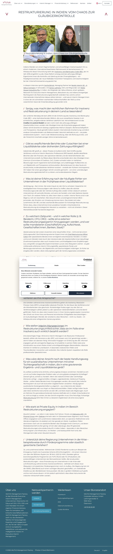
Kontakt (107, 3)
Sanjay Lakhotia (55, 88)
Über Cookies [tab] (81, 265)
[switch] (47, 286)
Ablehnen (32, 293)
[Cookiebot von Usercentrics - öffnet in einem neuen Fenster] (84, 260)
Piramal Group (28, 416)
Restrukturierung (29, 398)
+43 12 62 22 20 (89, 507)
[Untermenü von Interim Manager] (52, 3)
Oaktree (42, 416)
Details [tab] (57, 265)
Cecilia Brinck (49, 85)
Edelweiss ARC (78, 414)
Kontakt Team (38, 505)
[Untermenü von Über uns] (21, 3)
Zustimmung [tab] (31, 265)
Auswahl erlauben (56, 293)
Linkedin (36, 498)
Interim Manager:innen (51, 325)
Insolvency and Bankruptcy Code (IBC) (69, 72)
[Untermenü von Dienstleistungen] (37, 3)
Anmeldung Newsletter (41, 511)
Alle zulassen (80, 293)
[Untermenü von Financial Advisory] (67, 3)
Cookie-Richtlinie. (52, 277)
